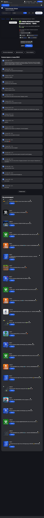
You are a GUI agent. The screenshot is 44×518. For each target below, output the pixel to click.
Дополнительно (19, 52)
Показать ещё (22, 191)
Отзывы (29, 2)
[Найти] (41, 5)
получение (35, 35)
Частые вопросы (30, 52)
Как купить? (33, 2)
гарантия (24, 37)
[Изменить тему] (24, 1)
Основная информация (8, 52)
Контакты (41, 2)
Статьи (37, 2)
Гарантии (25, 2)
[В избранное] (30, 200)
